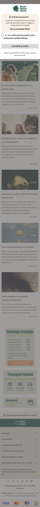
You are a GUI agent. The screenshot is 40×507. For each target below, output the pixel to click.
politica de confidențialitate (16, 38)
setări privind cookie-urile (22, 35)
